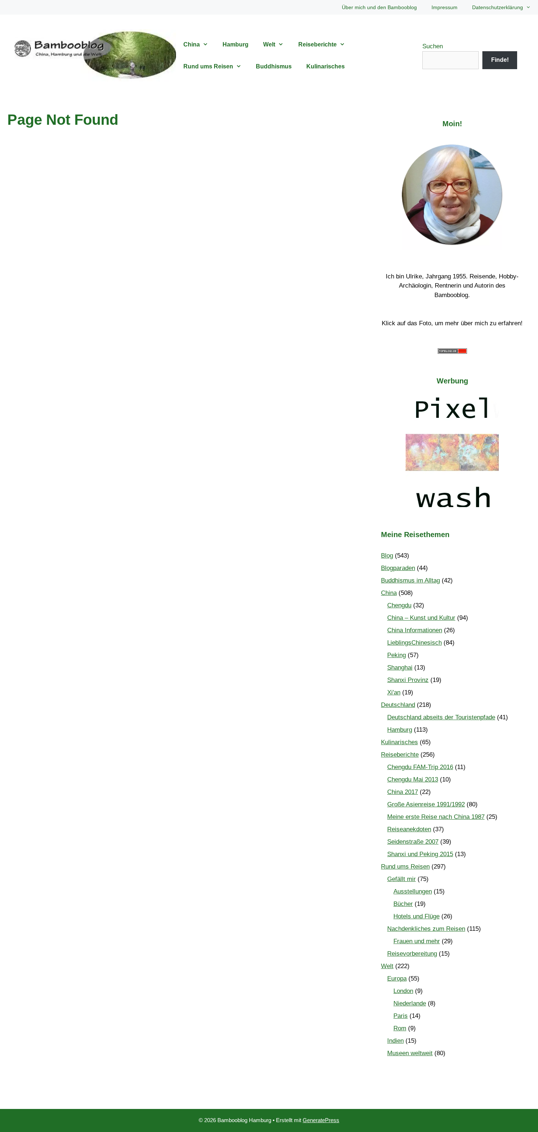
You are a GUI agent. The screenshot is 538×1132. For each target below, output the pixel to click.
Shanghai (399, 667)
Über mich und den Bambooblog (379, 7)
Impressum (444, 7)
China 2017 (402, 791)
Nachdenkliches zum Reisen (426, 928)
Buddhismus (274, 66)
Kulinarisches (325, 66)
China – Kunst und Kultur (421, 617)
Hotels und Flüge (416, 916)
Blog (387, 555)
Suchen (432, 46)
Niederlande (409, 1003)
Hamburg (236, 44)
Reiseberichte (317, 44)
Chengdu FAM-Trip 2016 (420, 767)
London (403, 990)
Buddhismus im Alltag (410, 580)
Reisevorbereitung (412, 953)
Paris (400, 1015)
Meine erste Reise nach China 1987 (436, 816)
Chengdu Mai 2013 (412, 779)
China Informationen (414, 630)
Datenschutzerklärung (497, 7)
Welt (269, 44)
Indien (395, 1040)
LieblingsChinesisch (414, 642)
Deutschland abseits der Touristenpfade (441, 717)
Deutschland (398, 704)
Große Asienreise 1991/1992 (426, 804)
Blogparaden (398, 568)
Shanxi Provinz (408, 679)
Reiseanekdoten (409, 829)
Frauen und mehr (416, 941)
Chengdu (399, 605)
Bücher (403, 903)
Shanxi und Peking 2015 (420, 854)
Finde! (500, 60)
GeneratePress (321, 1120)
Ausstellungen (412, 891)
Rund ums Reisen (208, 66)
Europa (397, 978)
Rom (399, 1028)
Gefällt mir (401, 879)
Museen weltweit (410, 1053)
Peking (396, 655)
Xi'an (393, 692)
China (191, 44)
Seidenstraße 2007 (412, 841)
